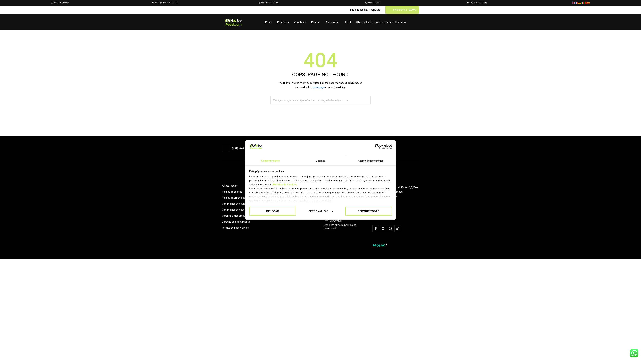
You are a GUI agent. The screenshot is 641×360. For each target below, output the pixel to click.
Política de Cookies (285, 184)
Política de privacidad (233, 197)
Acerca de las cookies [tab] (370, 160)
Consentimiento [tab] (270, 160)
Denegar (272, 211)
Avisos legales (230, 185)
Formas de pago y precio (235, 227)
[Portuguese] (585, 3)
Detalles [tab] (320, 160)
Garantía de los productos (236, 215)
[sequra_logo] (379, 245)
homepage (319, 87)
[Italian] (582, 3)
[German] (579, 3)
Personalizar (319, 211)
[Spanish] (588, 3)
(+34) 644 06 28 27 (242, 148)
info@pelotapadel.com (478, 3)
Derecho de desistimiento (236, 221)
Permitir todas (368, 211)
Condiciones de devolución (236, 209)
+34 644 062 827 (373, 3)
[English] (573, 3)
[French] (576, 3)
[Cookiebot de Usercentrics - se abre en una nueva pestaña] (377, 146)
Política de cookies (232, 191)
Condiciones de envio (233, 203)
